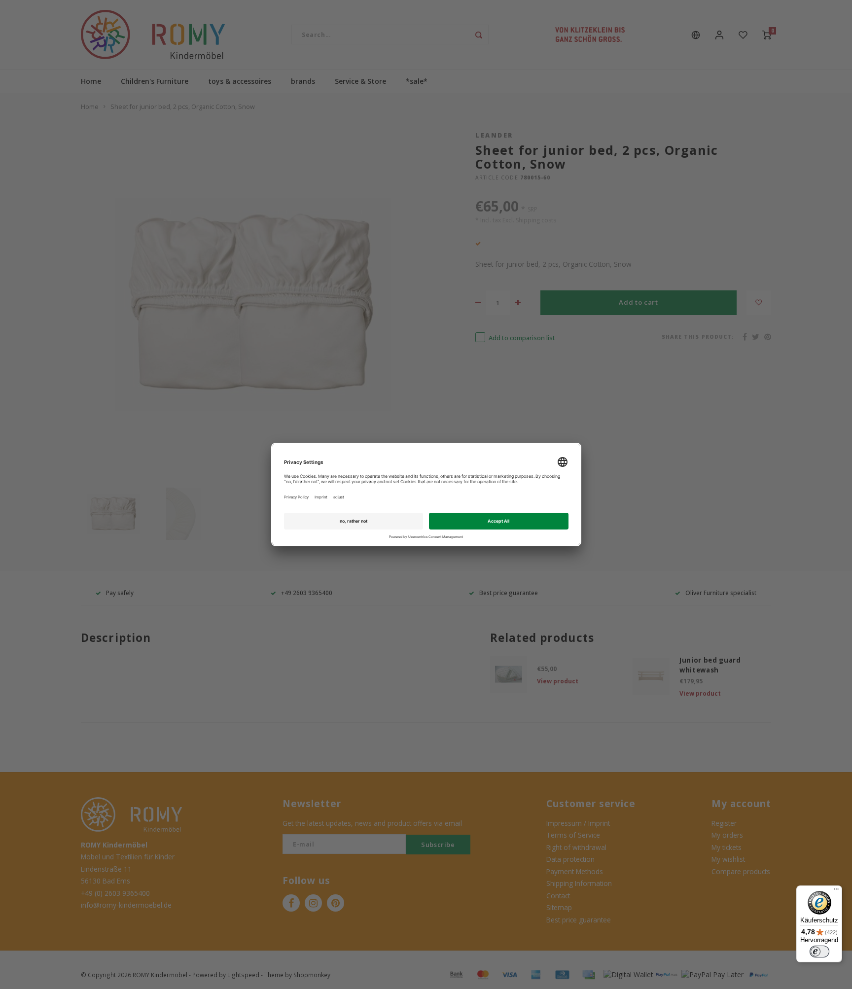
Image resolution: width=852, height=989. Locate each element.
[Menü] (836, 891)
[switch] (819, 951)
